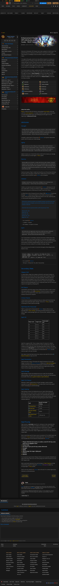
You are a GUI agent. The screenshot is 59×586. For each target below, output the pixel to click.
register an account (15, 540)
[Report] (55, 33)
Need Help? (5, 581)
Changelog (4, 108)
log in (18, 506)
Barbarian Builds (45, 562)
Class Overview (5, 45)
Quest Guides (20, 562)
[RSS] (57, 583)
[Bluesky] (51, 583)
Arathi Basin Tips (5, 103)
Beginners (4, 61)
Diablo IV (38, 0)
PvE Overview (4, 59)
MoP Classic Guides (21, 552)
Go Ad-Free (31, 6)
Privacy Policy (9, 584)
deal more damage (51, 363)
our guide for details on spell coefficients (40, 376)
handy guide (17, 519)
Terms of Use (16, 584)
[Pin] (53, 33)
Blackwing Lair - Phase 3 (7, 83)
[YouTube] (55, 583)
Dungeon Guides (20, 558)
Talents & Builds (5, 63)
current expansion (29, 113)
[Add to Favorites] (51, 33)
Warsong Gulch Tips (6, 100)
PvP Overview (4, 94)
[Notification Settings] (53, 6)
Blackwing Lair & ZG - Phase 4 (8, 85)
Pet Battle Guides (20, 566)
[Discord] (47, 583)
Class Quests (4, 49)
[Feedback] (55, 6)
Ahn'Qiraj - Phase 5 (6, 87)
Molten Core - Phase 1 (6, 80)
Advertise (23, 581)
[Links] (57, 33)
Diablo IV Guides (45, 552)
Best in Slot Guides (34, 556)
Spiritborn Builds (45, 574)
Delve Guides (9, 556)
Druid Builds (44, 564)
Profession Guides (10, 562)
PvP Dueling (4, 96)
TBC (23, 0)
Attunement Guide (34, 554)
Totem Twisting (31, 310)
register (29, 506)
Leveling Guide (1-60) (6, 47)
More (45, 545)
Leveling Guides (9, 558)
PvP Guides (32, 566)
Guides (18, 6)
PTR (10, 3)
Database (8, 6)
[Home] (1, 582)
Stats (3, 67)
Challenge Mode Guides (22, 570)
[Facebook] (53, 583)
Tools (2, 545)
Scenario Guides (20, 568)
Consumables (4, 70)
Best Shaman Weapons (6, 54)
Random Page (38, 581)
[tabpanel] (29, 505)
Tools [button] (13, 6)
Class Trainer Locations (7, 51)
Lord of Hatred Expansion (47, 554)
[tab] (4, 500)
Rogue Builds (45, 570)
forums (14, 521)
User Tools (12, 581)
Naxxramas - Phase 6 (6, 89)
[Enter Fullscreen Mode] (51, 6)
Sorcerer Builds (45, 572)
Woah (22, 111)
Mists (29, 0)
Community (24, 6)
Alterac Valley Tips (6, 102)
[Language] (57, 6)
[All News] (3, 1)
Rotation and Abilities (6, 65)
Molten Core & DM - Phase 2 (7, 81)
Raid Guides (8, 564)
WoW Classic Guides (34, 552)
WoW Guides (9, 552)
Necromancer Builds (46, 566)
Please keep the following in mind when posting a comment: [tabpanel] (14, 528)
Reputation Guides (21, 564)
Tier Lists (8, 568)
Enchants (4, 68)
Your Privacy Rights (30, 581)
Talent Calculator (9, 566)
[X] (49, 583)
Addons (3, 72)
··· (31, 0)
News (3, 6)
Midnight (8, 570)
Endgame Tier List (46, 558)
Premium (3, 584)
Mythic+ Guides (9, 560)
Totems (3, 53)
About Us (17, 581)
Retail (12, 0)
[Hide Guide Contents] (17, 37)
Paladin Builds (45, 568)
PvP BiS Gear (4, 98)
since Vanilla (46, 111)
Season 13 (44, 556)
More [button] (37, 6)
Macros (3, 74)
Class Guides (8, 554)
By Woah (23, 44)
